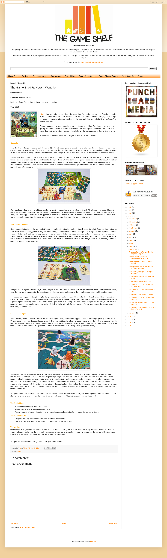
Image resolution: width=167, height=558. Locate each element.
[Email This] (45, 448)
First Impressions (40, 76)
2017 (130, 320)
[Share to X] (50, 448)
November (133, 222)
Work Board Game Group (132, 76)
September (133, 228)
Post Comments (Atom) (28, 527)
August (132, 231)
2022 (130, 207)
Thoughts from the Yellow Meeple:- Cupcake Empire (141, 253)
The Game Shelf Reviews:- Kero (140, 281)
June (131, 237)
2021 (130, 210)
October (132, 225)
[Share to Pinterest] (55, 448)
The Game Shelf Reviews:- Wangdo (141, 294)
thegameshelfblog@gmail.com (92, 62)
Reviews (25, 76)
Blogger (93, 541)
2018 (130, 317)
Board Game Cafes (87, 76)
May (131, 240)
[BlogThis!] (47, 448)
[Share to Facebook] (52, 448)
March (131, 246)
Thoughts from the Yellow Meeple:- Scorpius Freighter (141, 268)
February (132, 249)
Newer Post (15, 524)
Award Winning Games (108, 76)
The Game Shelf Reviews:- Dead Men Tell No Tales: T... (142, 308)
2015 (130, 326)
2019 (130, 216)
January (132, 313)
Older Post (113, 524)
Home (64, 524)
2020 (130, 213)
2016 (130, 323)
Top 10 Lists (70, 76)
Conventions (56, 76)
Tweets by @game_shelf (134, 184)
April (131, 243)
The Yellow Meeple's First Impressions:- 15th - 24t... (139, 258)
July (131, 234)
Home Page (13, 76)
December (133, 219)
